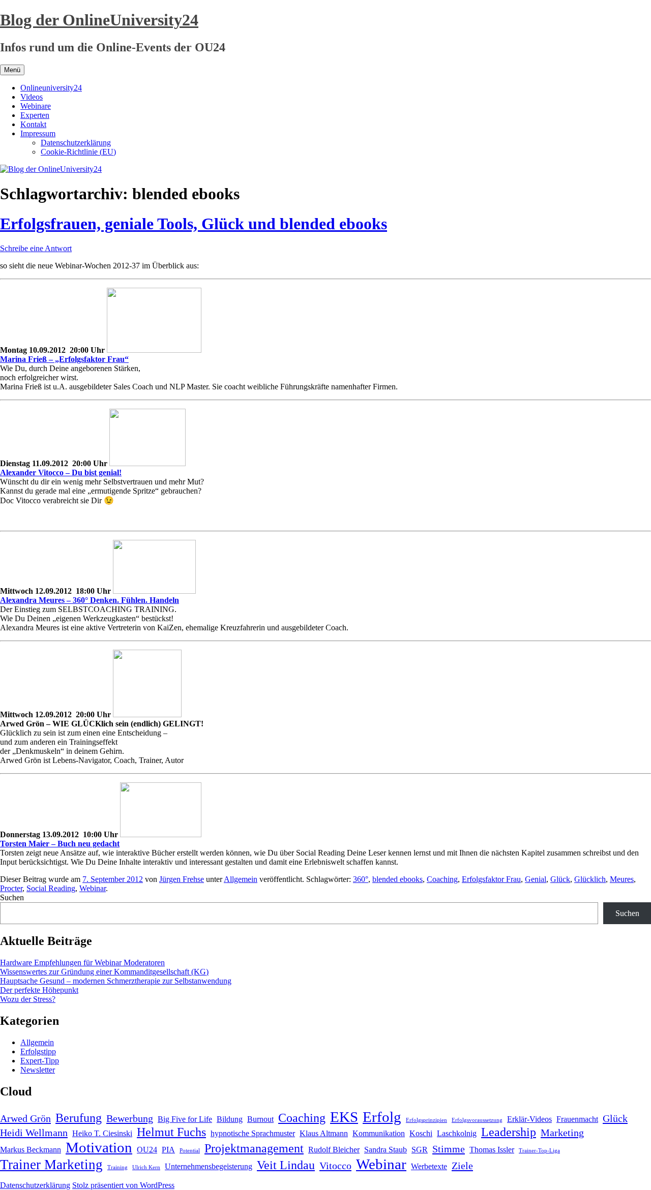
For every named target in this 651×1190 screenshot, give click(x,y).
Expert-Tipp (39, 1060)
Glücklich (590, 879)
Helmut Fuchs (171, 1132)
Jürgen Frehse (181, 879)
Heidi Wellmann (34, 1132)
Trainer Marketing (51, 1164)
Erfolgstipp (38, 1051)
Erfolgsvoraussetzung (477, 1120)
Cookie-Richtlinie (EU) (78, 151)
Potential (190, 1150)
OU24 (147, 1149)
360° (360, 879)
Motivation (99, 1147)
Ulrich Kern (146, 1167)
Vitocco (335, 1165)
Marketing (562, 1132)
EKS (344, 1117)
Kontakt (33, 124)
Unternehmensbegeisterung (208, 1166)
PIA (168, 1149)
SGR (419, 1149)
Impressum (37, 133)
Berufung (78, 1117)
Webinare (35, 106)
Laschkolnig (457, 1133)
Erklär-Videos (529, 1119)
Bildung (230, 1119)
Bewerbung (129, 1118)
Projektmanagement (254, 1148)
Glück (560, 879)
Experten (34, 115)
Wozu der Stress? (27, 999)
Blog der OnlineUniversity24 (99, 20)
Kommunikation (378, 1133)
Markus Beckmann (30, 1149)
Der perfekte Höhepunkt (39, 990)
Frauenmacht (577, 1119)
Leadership (508, 1132)
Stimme (448, 1148)
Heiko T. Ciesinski (102, 1133)
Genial (535, 879)
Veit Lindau (286, 1165)
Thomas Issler (491, 1149)
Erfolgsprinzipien (426, 1120)
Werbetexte (429, 1166)
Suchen (12, 897)
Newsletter (37, 1069)
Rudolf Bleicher (334, 1149)
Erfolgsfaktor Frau (491, 879)
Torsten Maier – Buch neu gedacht (60, 843)
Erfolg (382, 1117)
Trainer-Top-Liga (539, 1150)
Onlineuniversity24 (51, 87)
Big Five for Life (185, 1119)
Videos (31, 97)
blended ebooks (397, 879)
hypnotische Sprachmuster (253, 1133)
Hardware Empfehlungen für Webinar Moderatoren (82, 962)
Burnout (260, 1119)
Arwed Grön (25, 1118)
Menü (12, 70)
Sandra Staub (385, 1149)
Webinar (92, 888)
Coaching (442, 879)
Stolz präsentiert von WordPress (123, 1185)
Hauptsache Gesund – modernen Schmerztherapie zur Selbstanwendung (115, 981)
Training (117, 1167)
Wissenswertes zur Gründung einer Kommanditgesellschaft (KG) (104, 971)
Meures (622, 879)
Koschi (420, 1133)
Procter (11, 888)
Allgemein (240, 879)
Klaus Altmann (324, 1133)
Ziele (462, 1165)
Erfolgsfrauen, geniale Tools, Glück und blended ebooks (193, 224)
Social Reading (50, 888)
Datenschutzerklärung (76, 142)
